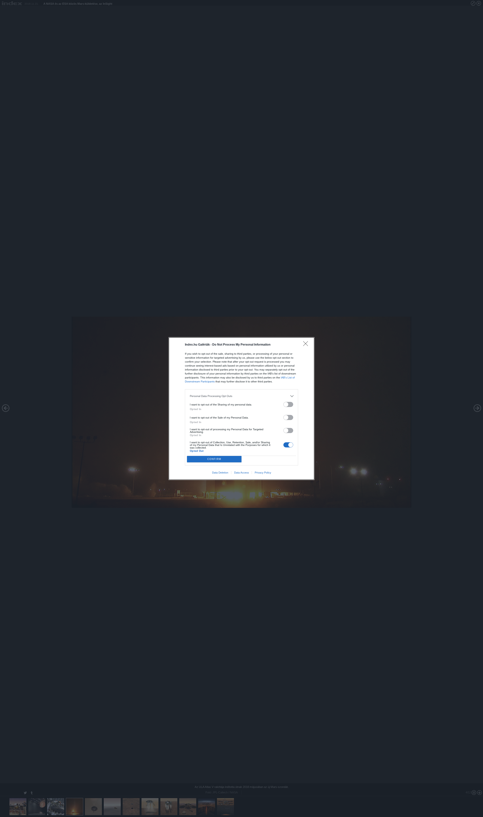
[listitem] (241, 396)
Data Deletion (220, 472)
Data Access (241, 472)
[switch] (288, 404)
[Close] (306, 344)
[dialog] (241, 408)
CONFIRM (214, 459)
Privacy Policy (263, 472)
